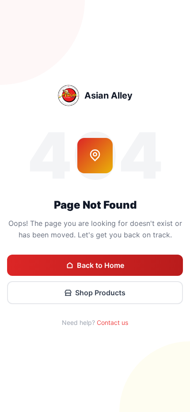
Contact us (112, 322)
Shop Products (100, 292)
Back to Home (100, 265)
